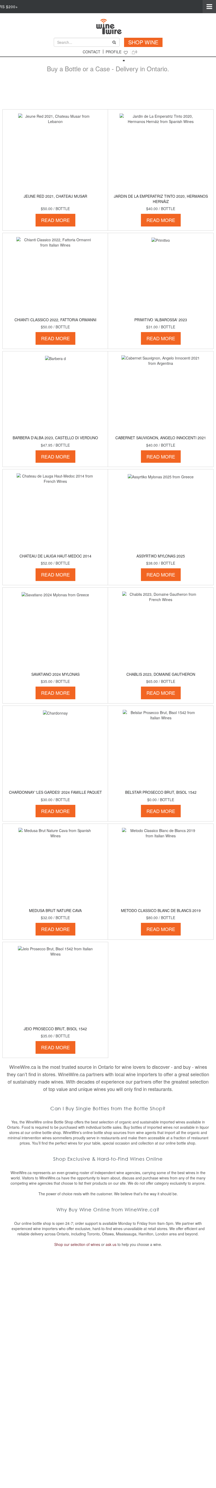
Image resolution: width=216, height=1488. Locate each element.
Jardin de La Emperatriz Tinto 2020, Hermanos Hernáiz (161, 198)
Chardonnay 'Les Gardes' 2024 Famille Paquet (55, 792)
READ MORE (55, 219)
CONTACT (91, 51)
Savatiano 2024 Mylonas (55, 674)
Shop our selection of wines (77, 1244)
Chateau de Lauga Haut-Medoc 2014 (55, 556)
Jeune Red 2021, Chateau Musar (55, 196)
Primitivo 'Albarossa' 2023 (160, 319)
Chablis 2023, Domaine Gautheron (160, 674)
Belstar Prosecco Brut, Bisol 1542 (161, 792)
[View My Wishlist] (126, 52)
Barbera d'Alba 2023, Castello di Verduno (55, 437)
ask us (111, 1244)
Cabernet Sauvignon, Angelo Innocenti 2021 (160, 437)
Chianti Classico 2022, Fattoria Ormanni (55, 319)
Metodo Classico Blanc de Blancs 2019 (161, 910)
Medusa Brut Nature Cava (55, 910)
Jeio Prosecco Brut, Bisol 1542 (55, 1028)
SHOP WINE (143, 42)
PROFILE (113, 51)
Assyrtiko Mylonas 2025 (160, 556)
